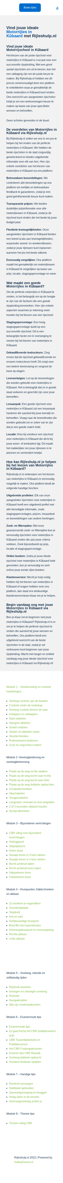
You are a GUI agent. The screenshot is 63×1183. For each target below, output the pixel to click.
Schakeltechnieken (20, 789)
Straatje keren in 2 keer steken (27, 859)
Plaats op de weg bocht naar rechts (30, 775)
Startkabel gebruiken (21, 1088)
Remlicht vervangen (21, 1083)
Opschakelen (17, 793)
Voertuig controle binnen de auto (28, 709)
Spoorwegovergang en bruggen (28, 1092)
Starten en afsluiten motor (24, 731)
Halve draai (16, 850)
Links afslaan (17, 938)
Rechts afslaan (18, 934)
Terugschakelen (18, 797)
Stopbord (14, 912)
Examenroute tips (19, 1026)
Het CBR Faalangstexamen (25, 1048)
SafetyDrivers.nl (23, 1162)
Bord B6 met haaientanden (25, 925)
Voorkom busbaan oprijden (25, 1061)
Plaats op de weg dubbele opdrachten (31, 784)
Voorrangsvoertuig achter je (25, 1101)
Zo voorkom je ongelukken (25, 903)
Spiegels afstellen (19, 723)
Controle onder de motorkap (25, 705)
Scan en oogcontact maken (25, 745)
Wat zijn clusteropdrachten (24, 1004)
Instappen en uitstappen (23, 714)
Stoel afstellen (17, 718)
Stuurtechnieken (19, 736)
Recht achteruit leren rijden (25, 868)
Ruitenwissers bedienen (23, 740)
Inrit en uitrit (16, 916)
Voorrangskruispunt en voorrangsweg (31, 929)
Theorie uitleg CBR (20, 1123)
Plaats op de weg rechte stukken (28, 771)
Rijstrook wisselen (20, 987)
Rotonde (14, 995)
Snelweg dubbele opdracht (25, 1057)
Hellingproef (16, 841)
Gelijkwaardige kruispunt (24, 921)
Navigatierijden (18, 1000)
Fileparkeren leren (20, 877)
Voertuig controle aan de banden (28, 701)
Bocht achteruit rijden (21, 863)
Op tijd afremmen (19, 811)
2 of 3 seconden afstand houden (28, 806)
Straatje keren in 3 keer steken (27, 855)
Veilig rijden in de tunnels (24, 1096)
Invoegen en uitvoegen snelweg (28, 991)
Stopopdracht (17, 846)
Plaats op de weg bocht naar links (29, 780)
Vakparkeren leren (20, 872)
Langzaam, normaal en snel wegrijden (32, 802)
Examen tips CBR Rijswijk (24, 1053)
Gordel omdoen (18, 727)
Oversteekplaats (18, 907)
